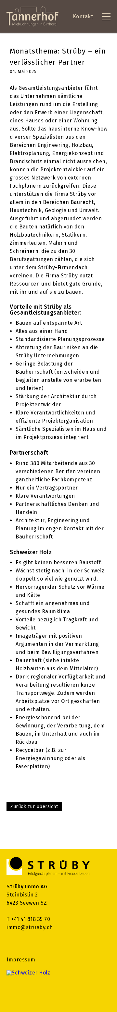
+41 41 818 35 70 (30, 919)
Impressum (20, 960)
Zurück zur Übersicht (34, 806)
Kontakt (83, 16)
